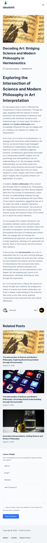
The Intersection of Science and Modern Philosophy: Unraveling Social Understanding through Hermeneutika (22, 399)
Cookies (14, 538)
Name (7, 466)
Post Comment (11, 516)
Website (7, 480)
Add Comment (10, 487)
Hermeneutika (27, 69)
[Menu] (43, 5)
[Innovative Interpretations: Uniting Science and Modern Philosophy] (23, 421)
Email (7, 473)
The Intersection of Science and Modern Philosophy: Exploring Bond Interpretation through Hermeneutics (21, 359)
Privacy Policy (25, 538)
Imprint (5, 538)
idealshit (9, 7)
